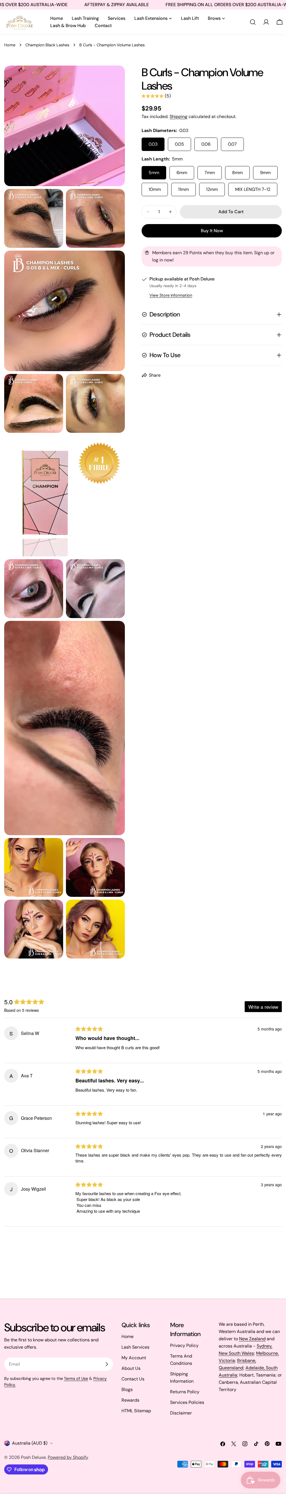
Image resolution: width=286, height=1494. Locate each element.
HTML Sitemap (136, 1411)
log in (157, 260)
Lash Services (135, 1347)
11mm (183, 189)
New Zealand (252, 1339)
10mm (155, 189)
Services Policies (187, 1402)
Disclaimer (181, 1413)
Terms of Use (76, 1378)
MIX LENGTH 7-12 (252, 189)
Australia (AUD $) (29, 1443)
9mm (265, 173)
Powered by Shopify (68, 1457)
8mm (237, 173)
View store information (170, 295)
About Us (130, 1368)
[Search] (252, 22)
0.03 (153, 144)
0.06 (206, 144)
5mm (154, 173)
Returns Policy (184, 1392)
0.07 (232, 144)
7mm (209, 173)
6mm (182, 173)
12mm (212, 189)
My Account (133, 1358)
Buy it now (212, 231)
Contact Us (132, 1379)
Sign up (261, 253)
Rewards (130, 1400)
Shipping (178, 116)
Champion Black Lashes (47, 44)
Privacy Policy (184, 1345)
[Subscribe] (107, 1364)
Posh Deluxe (33, 1457)
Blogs (127, 1389)
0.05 (179, 144)
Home (9, 44)
